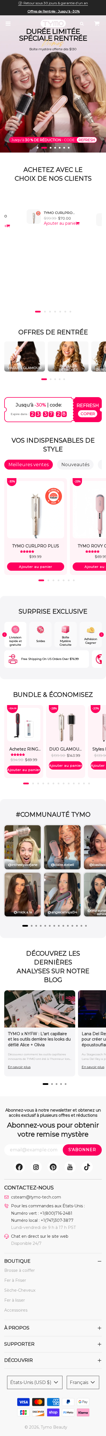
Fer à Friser (15, 1280)
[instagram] (36, 1167)
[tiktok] (87, 1167)
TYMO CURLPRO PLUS (58, 214)
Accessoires (15, 1310)
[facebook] (19, 1167)
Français (79, 1382)
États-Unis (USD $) (31, 1382)
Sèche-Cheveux (19, 1290)
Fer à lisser (14, 1300)
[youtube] (70, 1167)
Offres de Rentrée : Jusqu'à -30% (53, 11)
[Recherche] (82, 24)
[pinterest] (53, 1167)
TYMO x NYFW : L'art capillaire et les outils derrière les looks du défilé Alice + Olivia (39, 1039)
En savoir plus (19, 1067)
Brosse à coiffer (19, 1270)
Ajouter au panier (60, 223)
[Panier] (97, 23)
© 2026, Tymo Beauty (46, 1427)
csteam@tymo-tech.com (36, 1197)
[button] (37, 148)
